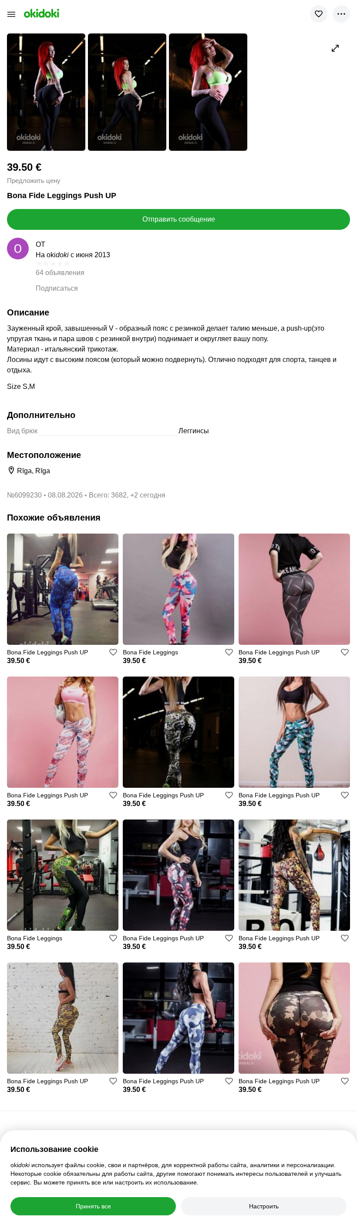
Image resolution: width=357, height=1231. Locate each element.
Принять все (93, 1206)
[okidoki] (40, 13)
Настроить (264, 1206)
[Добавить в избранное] (318, 14)
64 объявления (60, 272)
